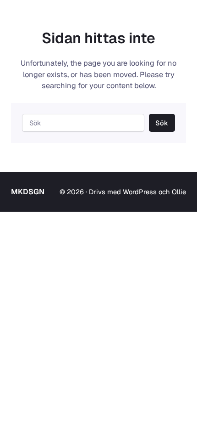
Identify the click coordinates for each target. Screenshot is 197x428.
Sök (161, 122)
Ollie (179, 191)
